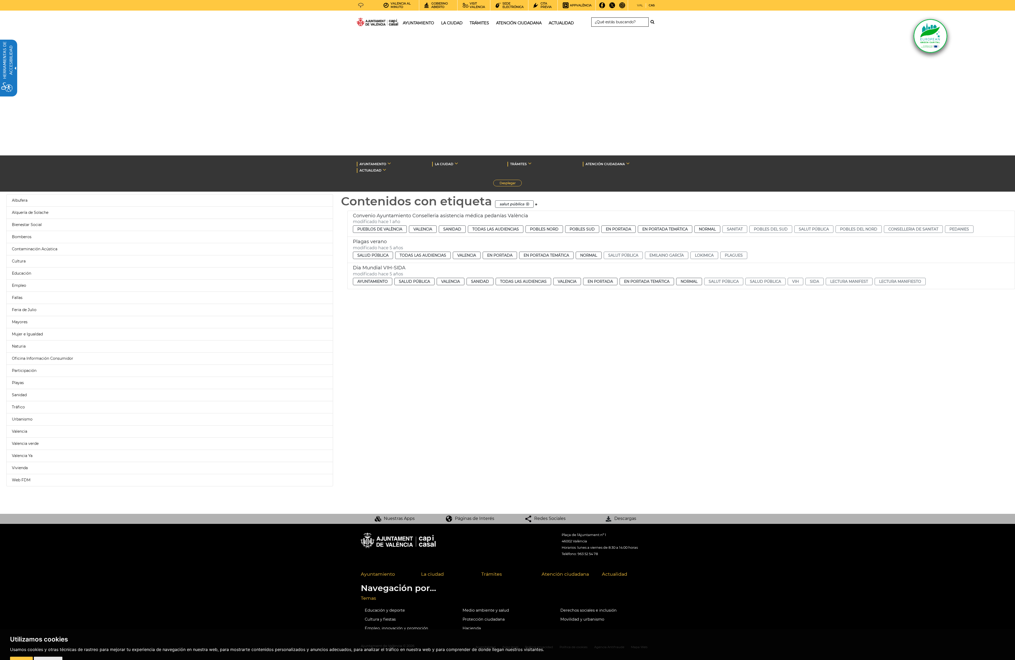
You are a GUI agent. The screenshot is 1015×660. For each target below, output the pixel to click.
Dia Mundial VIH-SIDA (379, 268)
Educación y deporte (385, 610)
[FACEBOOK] (602, 7)
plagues (734, 255)
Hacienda (472, 628)
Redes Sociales (550, 518)
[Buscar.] (654, 22)
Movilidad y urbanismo (582, 619)
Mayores (19, 322)
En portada (618, 229)
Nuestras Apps (399, 518)
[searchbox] (620, 22)
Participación (24, 370)
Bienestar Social (27, 224)
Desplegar (511, 183)
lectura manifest (849, 281)
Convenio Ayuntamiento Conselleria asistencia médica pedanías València (440, 216)
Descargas (625, 518)
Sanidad (19, 395)
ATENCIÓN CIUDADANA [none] (605, 164)
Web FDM (21, 480)
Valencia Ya (22, 455)
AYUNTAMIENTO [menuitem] (418, 23)
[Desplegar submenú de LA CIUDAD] (456, 163)
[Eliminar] (527, 204)
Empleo (19, 285)
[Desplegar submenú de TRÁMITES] (530, 163)
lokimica (704, 255)
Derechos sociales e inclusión (588, 610)
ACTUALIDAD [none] (370, 170)
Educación (21, 273)
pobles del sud (771, 229)
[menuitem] (387, 574)
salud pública (765, 281)
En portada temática (665, 229)
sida (814, 281)
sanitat (735, 229)
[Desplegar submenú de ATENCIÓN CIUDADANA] (628, 163)
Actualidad (614, 574)
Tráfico (18, 407)
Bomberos (21, 236)
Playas (18, 382)
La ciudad (432, 574)
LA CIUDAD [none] (444, 164)
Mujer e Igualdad (27, 334)
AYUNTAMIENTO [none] (372, 164)
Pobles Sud (582, 229)
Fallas (17, 297)
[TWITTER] (612, 7)
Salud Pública (373, 255)
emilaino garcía (666, 255)
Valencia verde (25, 443)
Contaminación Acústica (34, 249)
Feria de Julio (24, 309)
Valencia (19, 431)
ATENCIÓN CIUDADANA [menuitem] (519, 23)
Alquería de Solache (30, 212)
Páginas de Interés (474, 518)
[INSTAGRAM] (622, 7)
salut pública (814, 229)
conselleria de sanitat (913, 229)
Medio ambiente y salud (486, 610)
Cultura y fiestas (380, 619)
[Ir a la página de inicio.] (368, 23)
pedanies (959, 229)
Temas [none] (368, 598)
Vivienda (20, 467)
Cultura (19, 261)
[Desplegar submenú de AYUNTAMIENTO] (389, 163)
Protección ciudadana (484, 619)
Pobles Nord (544, 229)
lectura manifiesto (900, 281)
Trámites (491, 574)
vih (795, 281)
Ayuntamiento (372, 281)
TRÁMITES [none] (518, 164)
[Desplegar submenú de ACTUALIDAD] (384, 169)
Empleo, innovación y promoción (396, 628)
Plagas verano (370, 241)
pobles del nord (858, 229)
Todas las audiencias (495, 229)
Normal (707, 229)
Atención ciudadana (565, 574)
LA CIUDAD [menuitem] (452, 23)
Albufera (19, 200)
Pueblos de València (379, 229)
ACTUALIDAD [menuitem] (561, 23)
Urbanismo (22, 419)
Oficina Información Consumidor (42, 358)
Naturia (19, 346)
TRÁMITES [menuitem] (479, 23)
